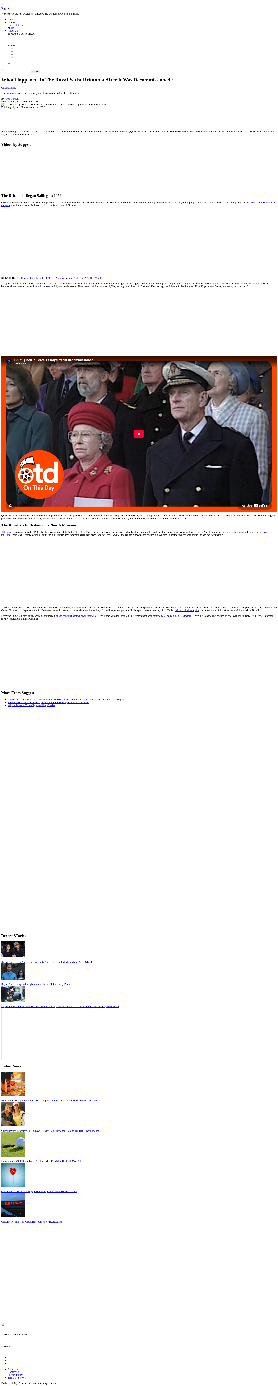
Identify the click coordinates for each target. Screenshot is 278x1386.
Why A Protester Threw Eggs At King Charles (31, 705)
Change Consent (48, 1383)
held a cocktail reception (187, 610)
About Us (13, 1369)
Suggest (5, 8)
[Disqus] (139, 749)
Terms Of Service (17, 1377)
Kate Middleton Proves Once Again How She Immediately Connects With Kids (48, 702)
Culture (5, 87)
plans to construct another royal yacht (73, 615)
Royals (12, 87)
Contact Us (13, 1372)
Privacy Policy (15, 1374)
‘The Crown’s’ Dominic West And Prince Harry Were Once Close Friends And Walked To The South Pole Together (67, 699)
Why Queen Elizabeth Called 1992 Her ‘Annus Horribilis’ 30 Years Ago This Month (58, 278)
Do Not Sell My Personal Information (20, 1383)
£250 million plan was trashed (176, 615)
